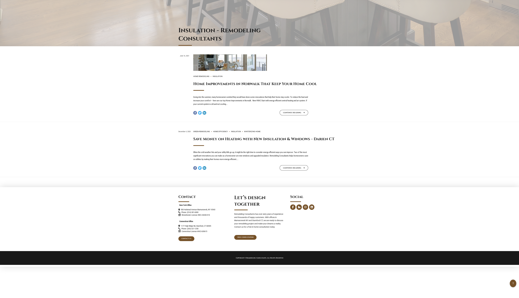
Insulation (217, 76)
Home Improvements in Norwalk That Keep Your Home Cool (255, 83)
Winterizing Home (252, 131)
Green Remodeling (201, 131)
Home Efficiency (220, 131)
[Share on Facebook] (195, 113)
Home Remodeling (201, 76)
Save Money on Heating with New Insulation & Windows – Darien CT (264, 139)
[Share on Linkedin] (204, 113)
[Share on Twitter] (200, 113)
